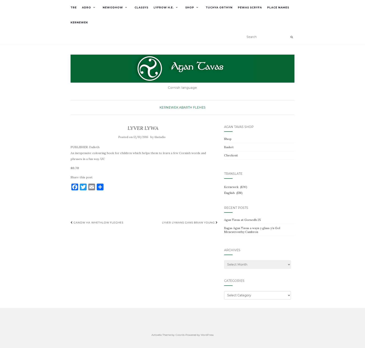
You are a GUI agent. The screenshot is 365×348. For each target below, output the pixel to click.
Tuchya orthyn (219, 7)
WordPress (207, 334)
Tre (74, 7)
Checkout (231, 155)
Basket (229, 147)
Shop (189, 7)
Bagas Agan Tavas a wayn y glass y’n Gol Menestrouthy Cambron (252, 230)
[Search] (291, 37)
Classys (141, 7)
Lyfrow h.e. (164, 7)
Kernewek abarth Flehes (182, 107)
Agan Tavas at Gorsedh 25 (242, 220)
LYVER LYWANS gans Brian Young (189, 222)
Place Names (278, 7)
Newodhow (113, 7)
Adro (86, 7)
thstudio (160, 137)
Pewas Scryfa (250, 7)
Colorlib (180, 334)
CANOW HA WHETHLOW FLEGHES (98, 222)
